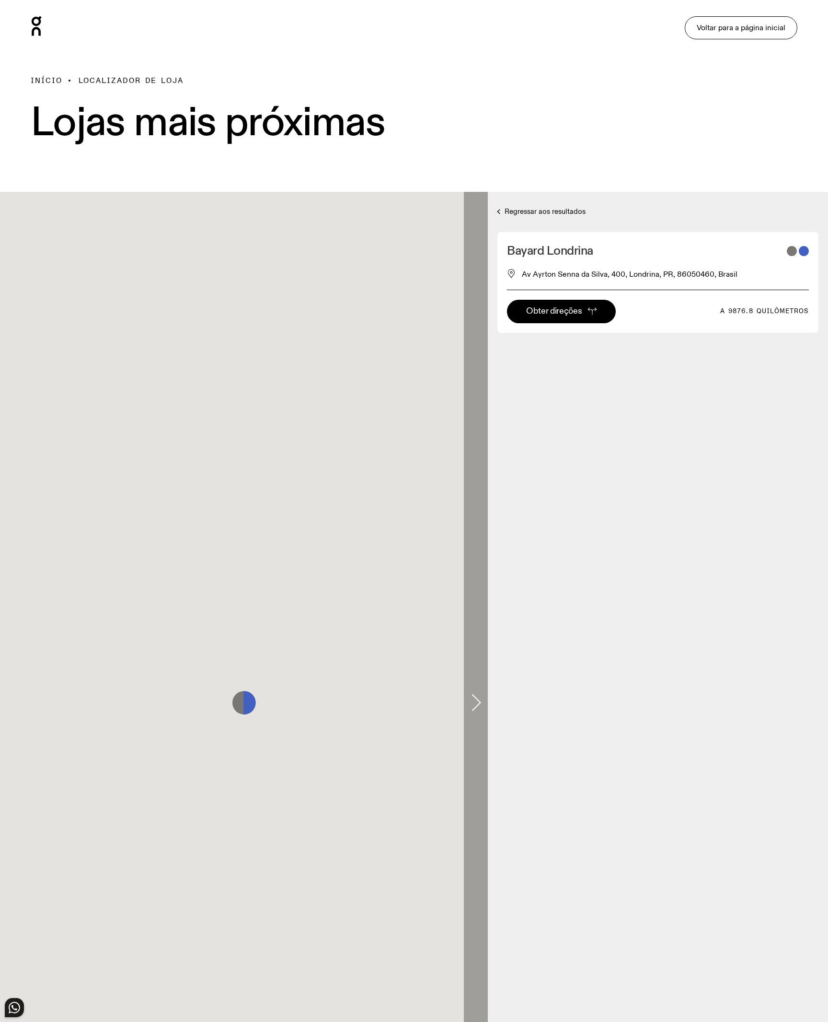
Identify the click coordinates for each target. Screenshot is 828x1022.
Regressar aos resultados (544, 211)
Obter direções (554, 311)
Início (46, 80)
